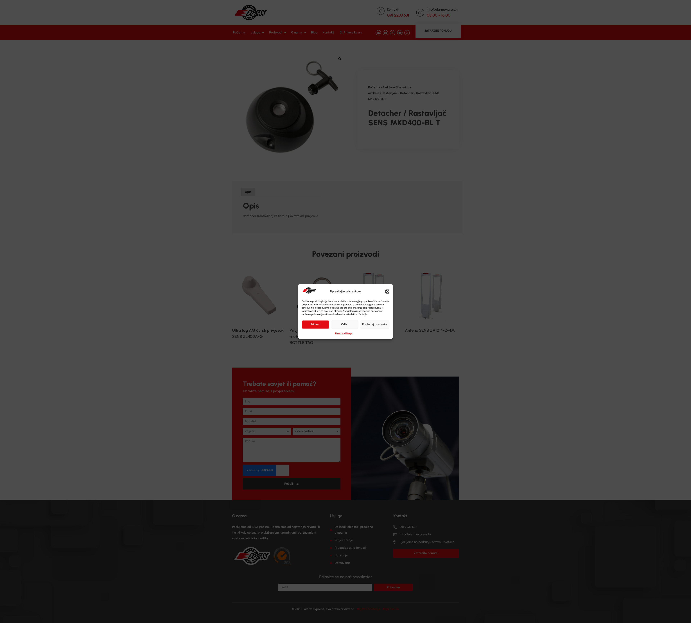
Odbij (344, 324)
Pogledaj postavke (374, 324)
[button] (387, 291)
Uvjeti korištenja (343, 333)
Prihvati (315, 324)
